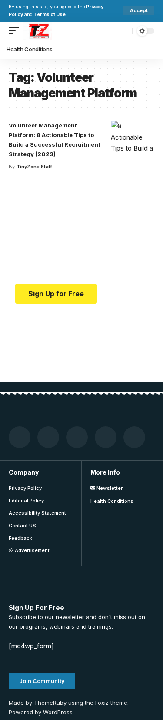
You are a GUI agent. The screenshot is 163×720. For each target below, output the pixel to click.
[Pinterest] (77, 437)
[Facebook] (19, 437)
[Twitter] (48, 437)
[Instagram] (134, 437)
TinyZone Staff (34, 167)
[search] (123, 31)
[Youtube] (105, 437)
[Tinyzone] (37, 31)
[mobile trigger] (16, 31)
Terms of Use (50, 14)
